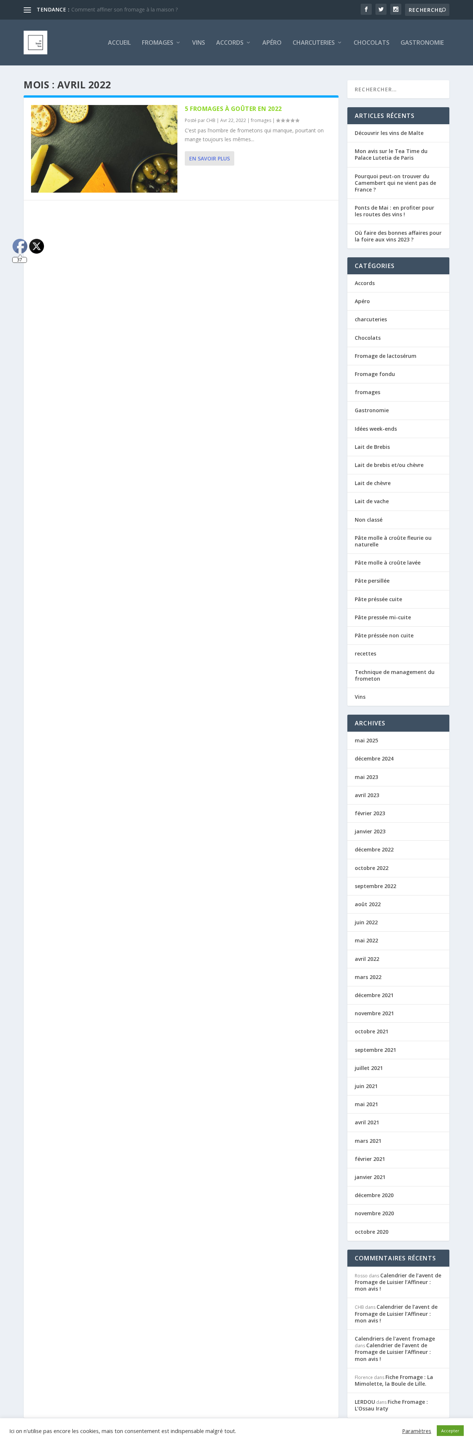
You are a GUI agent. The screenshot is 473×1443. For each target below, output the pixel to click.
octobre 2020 (371, 1231)
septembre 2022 (375, 886)
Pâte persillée (372, 580)
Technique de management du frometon (395, 675)
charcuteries (314, 43)
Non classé (368, 519)
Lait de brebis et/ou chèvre (389, 464)
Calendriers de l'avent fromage (395, 1338)
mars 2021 (368, 1140)
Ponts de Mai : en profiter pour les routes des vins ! (394, 211)
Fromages (157, 43)
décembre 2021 (374, 995)
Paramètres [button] (416, 1430)
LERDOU (365, 1401)
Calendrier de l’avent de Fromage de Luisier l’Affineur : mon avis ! (398, 1282)
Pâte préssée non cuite (384, 635)
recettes (365, 653)
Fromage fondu (375, 373)
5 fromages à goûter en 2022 (233, 109)
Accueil (119, 43)
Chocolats (371, 43)
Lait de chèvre (373, 483)
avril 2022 (367, 958)
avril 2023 (367, 795)
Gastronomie (422, 43)
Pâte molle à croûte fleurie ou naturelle (393, 541)
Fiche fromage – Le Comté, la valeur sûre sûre (126, 9)
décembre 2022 (374, 849)
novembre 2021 (374, 1013)
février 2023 (370, 813)
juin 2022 (366, 922)
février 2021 (370, 1158)
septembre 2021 (375, 1049)
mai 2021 (366, 1104)
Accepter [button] (450, 1430)
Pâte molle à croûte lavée (388, 562)
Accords (230, 43)
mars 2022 (368, 976)
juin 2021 (366, 1086)
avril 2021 (367, 1122)
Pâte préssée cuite (378, 599)
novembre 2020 (374, 1213)
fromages (261, 120)
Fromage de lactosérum (385, 355)
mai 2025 (366, 740)
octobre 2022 (371, 867)
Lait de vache (372, 501)
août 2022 (368, 904)
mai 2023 (366, 776)
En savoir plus (209, 158)
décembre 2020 (374, 1195)
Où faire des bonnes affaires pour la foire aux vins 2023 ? (398, 236)
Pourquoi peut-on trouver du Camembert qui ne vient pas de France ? (395, 183)
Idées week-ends (376, 428)
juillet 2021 (369, 1067)
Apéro (272, 43)
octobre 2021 (371, 1031)
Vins (198, 43)
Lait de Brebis (372, 446)
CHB (210, 120)
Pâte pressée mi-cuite (383, 617)
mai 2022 (366, 940)
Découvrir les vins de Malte (389, 132)
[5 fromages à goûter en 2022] (104, 149)
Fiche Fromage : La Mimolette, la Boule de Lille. (394, 1380)
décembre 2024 (374, 758)
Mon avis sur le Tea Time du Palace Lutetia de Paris (391, 154)
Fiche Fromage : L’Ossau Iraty (391, 1405)
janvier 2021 (370, 1177)
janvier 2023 (370, 831)
